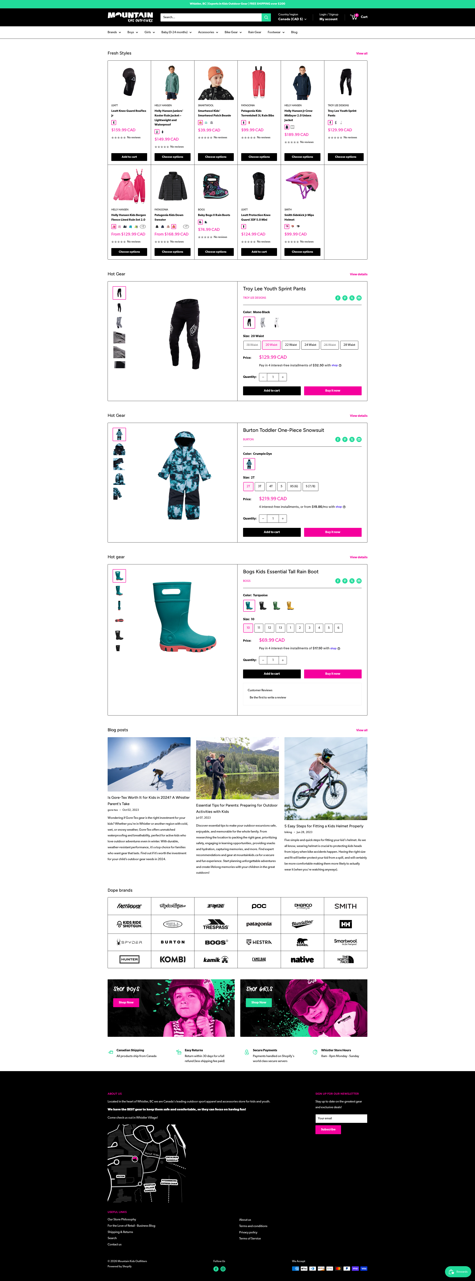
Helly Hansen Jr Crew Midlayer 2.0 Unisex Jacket (298, 116)
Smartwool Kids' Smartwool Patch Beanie (214, 113)
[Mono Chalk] (277, 323)
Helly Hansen (163, 105)
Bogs (201, 209)
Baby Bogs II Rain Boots (214, 215)
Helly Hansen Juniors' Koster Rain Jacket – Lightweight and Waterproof (169, 118)
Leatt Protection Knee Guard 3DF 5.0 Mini (256, 217)
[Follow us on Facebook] (216, 1269)
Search (112, 1238)
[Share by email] (359, 298)
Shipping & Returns (120, 1232)
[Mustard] (290, 606)
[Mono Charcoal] (263, 323)
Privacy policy (248, 1232)
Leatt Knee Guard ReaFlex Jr (128, 113)
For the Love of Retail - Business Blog (131, 1225)
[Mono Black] (249, 323)
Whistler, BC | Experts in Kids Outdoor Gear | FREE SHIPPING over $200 (237, 3)
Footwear (274, 32)
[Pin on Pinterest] (345, 298)
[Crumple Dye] (249, 464)
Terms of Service (250, 1238)
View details (359, 274)
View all (362, 53)
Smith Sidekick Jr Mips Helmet (299, 217)
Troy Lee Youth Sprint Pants (342, 113)
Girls (148, 32)
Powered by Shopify (120, 1266)
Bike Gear (231, 32)
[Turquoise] (249, 606)
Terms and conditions (253, 1226)
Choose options (172, 157)
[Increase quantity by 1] (283, 377)
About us (245, 1219)
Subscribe (328, 1129)
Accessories (206, 32)
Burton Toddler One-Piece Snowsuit (283, 430)
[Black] (263, 606)
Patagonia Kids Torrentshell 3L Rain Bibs (257, 113)
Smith (288, 209)
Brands (112, 32)
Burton (248, 439)
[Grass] (277, 606)
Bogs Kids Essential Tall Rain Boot (281, 571)
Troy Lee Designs (338, 105)
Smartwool (206, 105)
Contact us (115, 1244)
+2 (142, 226)
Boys (130, 32)
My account (328, 19)
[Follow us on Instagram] (223, 1269)
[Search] (266, 17)
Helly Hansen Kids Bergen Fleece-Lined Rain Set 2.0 (128, 217)
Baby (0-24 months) (174, 32)
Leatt (114, 105)
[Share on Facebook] (337, 298)
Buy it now (332, 390)
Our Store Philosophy (122, 1219)
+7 (186, 226)
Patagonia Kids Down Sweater (169, 217)
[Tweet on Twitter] (352, 298)
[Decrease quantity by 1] (263, 377)
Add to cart (129, 157)
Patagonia (248, 105)
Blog (294, 32)
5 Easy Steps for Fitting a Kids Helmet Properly (323, 826)
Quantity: (250, 377)
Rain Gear (254, 32)
